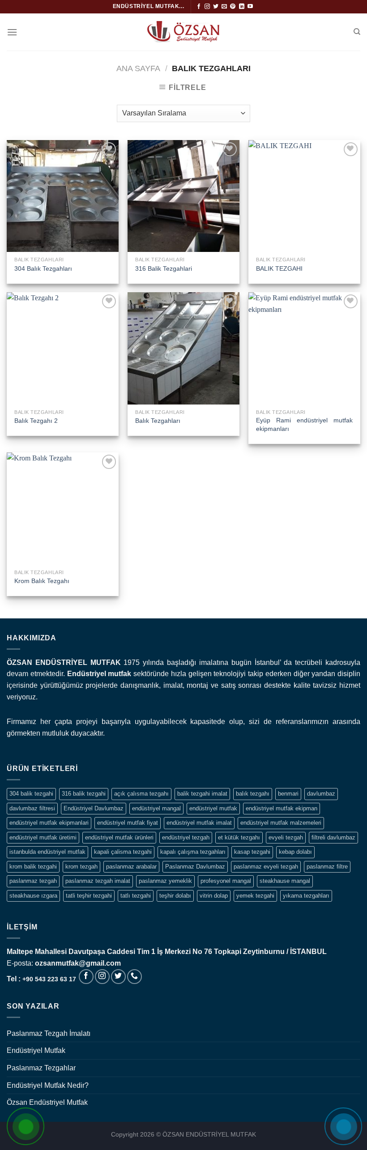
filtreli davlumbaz (333, 837)
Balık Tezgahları (157, 420)
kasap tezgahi (252, 851)
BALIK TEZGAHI (279, 268)
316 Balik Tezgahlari (163, 268)
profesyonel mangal (226, 880)
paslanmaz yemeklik (165, 880)
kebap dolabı (295, 851)
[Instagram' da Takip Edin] (207, 7)
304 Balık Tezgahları (43, 268)
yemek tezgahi (255, 895)
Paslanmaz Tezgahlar (41, 1068)
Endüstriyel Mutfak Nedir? (48, 1085)
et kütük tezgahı (239, 837)
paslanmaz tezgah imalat (97, 880)
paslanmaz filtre (327, 866)
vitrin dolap (214, 895)
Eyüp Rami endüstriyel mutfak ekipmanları (304, 424)
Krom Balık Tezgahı (41, 580)
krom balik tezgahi (33, 866)
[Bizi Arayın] (134, 976)
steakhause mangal (285, 880)
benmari (288, 793)
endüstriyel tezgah (185, 837)
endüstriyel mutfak (213, 808)
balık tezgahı (252, 793)
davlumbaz (321, 793)
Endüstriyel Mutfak (36, 1050)
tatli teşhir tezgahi (89, 895)
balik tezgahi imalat (202, 793)
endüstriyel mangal (156, 808)
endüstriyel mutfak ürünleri (119, 837)
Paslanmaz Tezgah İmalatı (48, 1033)
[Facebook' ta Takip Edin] (198, 7)
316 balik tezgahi (84, 793)
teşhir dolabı (175, 895)
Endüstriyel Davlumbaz (94, 808)
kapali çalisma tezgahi (123, 851)
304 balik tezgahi (31, 793)
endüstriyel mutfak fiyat (127, 822)
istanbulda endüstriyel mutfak (47, 851)
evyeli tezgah (286, 837)
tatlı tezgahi (135, 895)
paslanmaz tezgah (33, 880)
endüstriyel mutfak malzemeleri (280, 822)
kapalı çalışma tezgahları (193, 851)
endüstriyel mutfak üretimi (43, 837)
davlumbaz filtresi (32, 808)
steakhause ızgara (33, 895)
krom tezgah (81, 866)
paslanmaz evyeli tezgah (266, 866)
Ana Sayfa (138, 68)
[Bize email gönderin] (224, 7)
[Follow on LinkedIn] (241, 7)
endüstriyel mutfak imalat (199, 822)
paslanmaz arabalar (131, 866)
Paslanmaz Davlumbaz (195, 866)
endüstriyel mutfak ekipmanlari (49, 822)
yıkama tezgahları (306, 895)
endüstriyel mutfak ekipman (281, 808)
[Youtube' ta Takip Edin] (250, 7)
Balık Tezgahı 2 (36, 420)
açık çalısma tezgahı (141, 793)
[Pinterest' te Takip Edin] (232, 7)
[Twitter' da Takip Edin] (215, 7)
